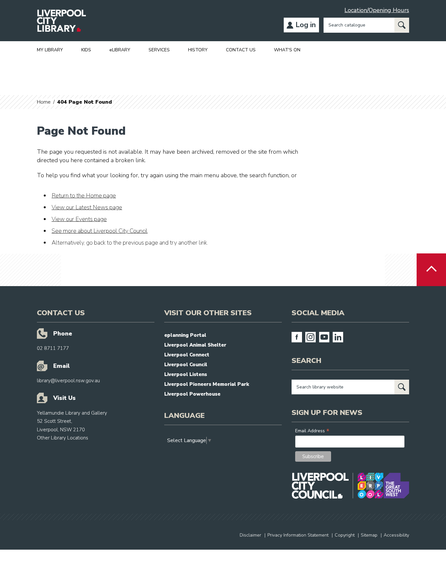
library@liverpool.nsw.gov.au (68, 380)
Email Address (312, 431)
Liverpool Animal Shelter (195, 345)
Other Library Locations (62, 438)
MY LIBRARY (50, 50)
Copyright (345, 535)
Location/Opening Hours (376, 10)
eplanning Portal (185, 335)
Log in (305, 25)
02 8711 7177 (53, 348)
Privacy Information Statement (297, 535)
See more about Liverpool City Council (100, 231)
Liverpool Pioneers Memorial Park (206, 384)
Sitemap (369, 535)
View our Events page (79, 219)
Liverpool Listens (185, 374)
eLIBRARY (119, 50)
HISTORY (198, 50)
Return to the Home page (84, 195)
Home (44, 102)
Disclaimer (250, 535)
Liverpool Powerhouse (192, 394)
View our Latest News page (87, 207)
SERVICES (159, 50)
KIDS (86, 50)
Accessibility (396, 535)
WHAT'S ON (287, 50)
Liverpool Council (185, 364)
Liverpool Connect (186, 355)
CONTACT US (241, 50)
